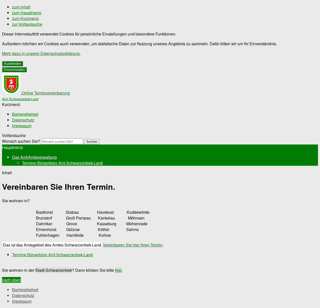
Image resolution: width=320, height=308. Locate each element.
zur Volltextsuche (27, 24)
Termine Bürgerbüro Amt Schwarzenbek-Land (62, 163)
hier (118, 270)
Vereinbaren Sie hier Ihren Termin (132, 245)
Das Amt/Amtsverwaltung (34, 157)
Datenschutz (23, 120)
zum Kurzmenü (25, 18)
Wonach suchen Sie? (21, 141)
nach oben (11, 280)
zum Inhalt (21, 7)
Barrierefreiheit (25, 114)
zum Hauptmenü (26, 13)
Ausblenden (12, 64)
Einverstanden (14, 70)
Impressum (22, 125)
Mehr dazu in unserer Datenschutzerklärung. (41, 53)
